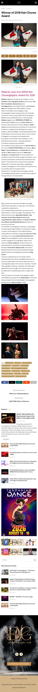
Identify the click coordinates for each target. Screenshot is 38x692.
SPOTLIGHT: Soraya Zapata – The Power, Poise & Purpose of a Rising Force (22, 571)
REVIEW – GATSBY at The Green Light (21, 597)
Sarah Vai (25, 373)
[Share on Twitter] (12, 56)
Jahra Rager (5, 368)
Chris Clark (16, 365)
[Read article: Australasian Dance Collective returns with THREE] (4, 454)
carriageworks (6, 365)
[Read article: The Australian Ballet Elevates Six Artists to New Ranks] (4, 445)
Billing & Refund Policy (7, 684)
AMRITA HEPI (9, 363)
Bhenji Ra (17, 363)
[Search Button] (36, 2)
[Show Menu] (2, 2)
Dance (9, 9)
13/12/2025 (13, 457)
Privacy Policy (27, 684)
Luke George (16, 371)
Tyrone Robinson (21, 376)
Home (3, 9)
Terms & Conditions (18, 684)
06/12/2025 (13, 483)
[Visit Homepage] (19, 2)
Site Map (33, 684)
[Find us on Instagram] (17, 654)
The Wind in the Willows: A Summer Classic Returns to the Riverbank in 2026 (23, 589)
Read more (7, 439)
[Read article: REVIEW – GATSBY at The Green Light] (4, 598)
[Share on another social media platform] (33, 56)
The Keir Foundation (8, 376)
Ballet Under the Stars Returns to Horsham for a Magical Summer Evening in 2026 (23, 462)
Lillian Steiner (6, 371)
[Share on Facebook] (4, 56)
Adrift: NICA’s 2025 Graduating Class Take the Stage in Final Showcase (23, 479)
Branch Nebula (26, 363)
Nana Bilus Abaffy (7, 373)
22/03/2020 (4, 20)
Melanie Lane (25, 371)
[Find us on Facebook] (21, 654)
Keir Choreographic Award (19, 368)
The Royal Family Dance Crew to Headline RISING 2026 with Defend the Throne (22, 471)
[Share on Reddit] (26, 56)
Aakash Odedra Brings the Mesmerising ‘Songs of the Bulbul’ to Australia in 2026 (25, 416)
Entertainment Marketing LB (19, 687)
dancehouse (24, 365)
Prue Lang (17, 373)
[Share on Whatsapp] (19, 56)
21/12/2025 (19, 421)
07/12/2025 (13, 474)
